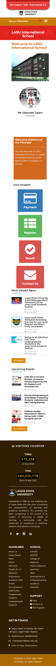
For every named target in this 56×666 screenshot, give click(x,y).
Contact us (37, 604)
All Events (19, 428)
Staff (25, 5)
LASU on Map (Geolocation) (23, 645)
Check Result (15, 555)
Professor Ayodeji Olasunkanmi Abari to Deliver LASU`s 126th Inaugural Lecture (34, 415)
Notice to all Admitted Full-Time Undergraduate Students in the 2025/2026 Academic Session (36, 342)
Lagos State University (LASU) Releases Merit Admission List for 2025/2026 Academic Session (36, 302)
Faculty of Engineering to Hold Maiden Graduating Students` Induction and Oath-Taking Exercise (36, 399)
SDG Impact (15, 5)
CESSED (33, 551)
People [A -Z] (15, 569)
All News (18, 360)
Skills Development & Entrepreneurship (38, 576)
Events (12, 562)
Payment (13, 566)
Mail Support (38, 607)
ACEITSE (34, 555)
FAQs (34, 600)
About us (13, 551)
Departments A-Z (38, 5)
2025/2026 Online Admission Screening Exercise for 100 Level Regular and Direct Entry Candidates (36, 322)
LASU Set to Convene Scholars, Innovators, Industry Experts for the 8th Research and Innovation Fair (35, 382)
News (11, 558)
